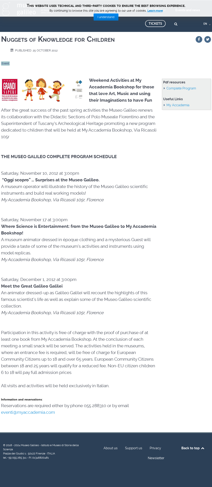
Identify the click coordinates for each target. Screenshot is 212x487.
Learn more (155, 10)
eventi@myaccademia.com (28, 412)
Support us (133, 448)
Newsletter (156, 458)
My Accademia (177, 105)
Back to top (190, 448)
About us (111, 448)
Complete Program (181, 88)
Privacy (155, 448)
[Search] (176, 23)
